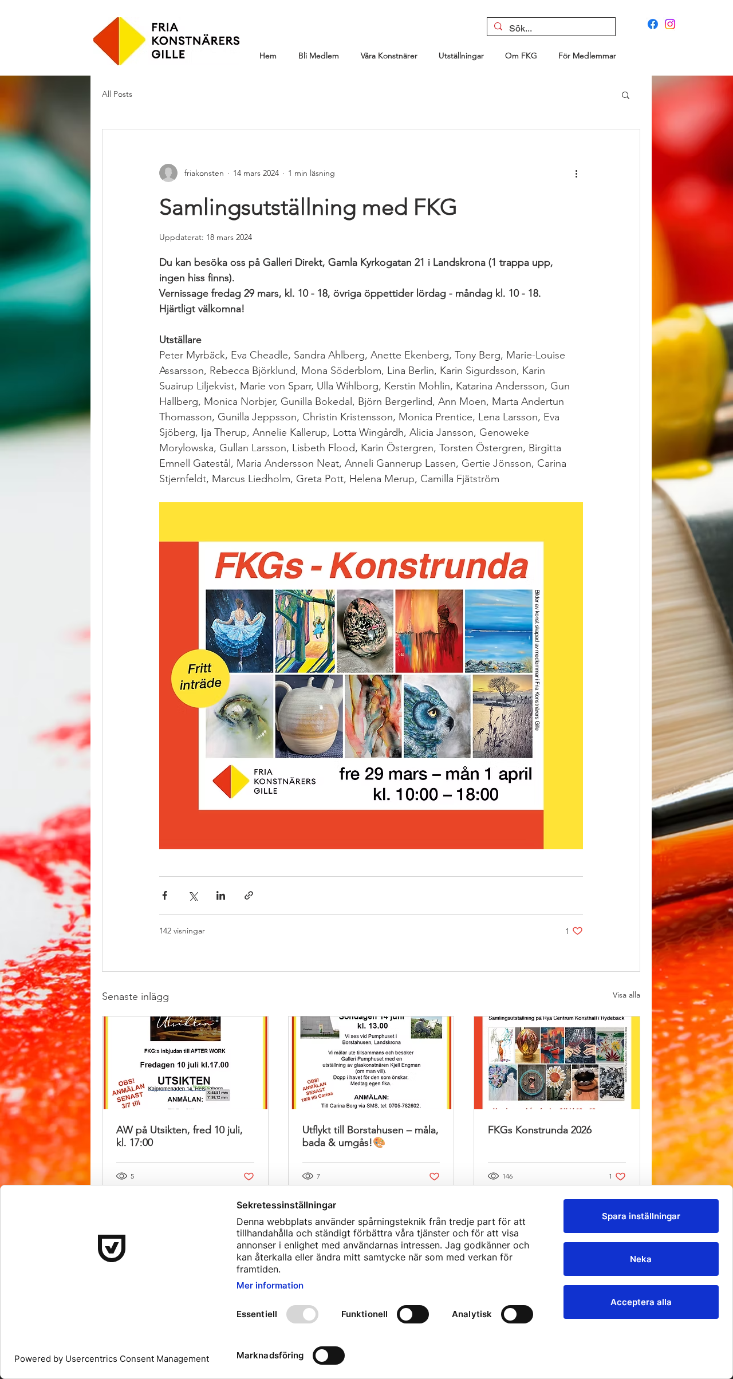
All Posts (117, 94)
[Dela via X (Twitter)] (192, 895)
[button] (625, 94)
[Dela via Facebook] (164, 895)
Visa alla (626, 995)
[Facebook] (653, 24)
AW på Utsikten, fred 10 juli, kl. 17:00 (179, 1136)
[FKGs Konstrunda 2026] (557, 1062)
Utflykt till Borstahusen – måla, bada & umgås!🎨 (370, 1136)
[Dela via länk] (248, 895)
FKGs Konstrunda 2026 (540, 1130)
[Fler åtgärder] (576, 173)
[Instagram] (670, 24)
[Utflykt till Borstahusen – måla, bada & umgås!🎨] (371, 1062)
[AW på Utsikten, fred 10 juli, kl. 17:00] (185, 1062)
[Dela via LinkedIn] (220, 895)
